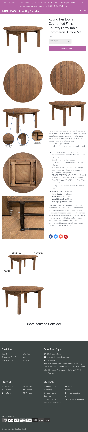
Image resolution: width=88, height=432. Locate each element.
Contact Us (69, 396)
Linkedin (29, 389)
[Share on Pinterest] (66, 237)
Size (50, 36)
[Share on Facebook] (51, 236)
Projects (68, 386)
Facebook (9, 386)
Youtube (29, 393)
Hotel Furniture (50, 399)
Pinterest (8, 393)
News (67, 389)
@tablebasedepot (54, 354)
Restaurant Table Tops (10, 357)
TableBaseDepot (20, 429)
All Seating (48, 389)
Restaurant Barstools (52, 402)
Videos (25, 357)
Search (4, 354)
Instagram (29, 386)
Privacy (26, 360)
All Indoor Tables (50, 386)
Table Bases (48, 396)
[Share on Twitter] (56, 236)
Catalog (35, 11)
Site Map (26, 354)
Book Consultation (72, 393)
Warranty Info (7, 360)
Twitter (8, 389)
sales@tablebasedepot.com (58, 357)
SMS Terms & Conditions (74, 399)
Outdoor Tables (50, 393)
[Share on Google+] (61, 236)
